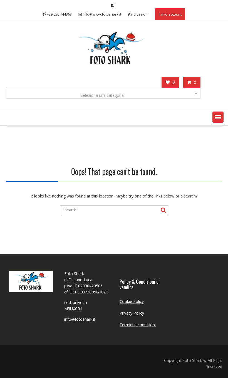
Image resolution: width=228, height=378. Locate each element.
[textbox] (103, 95)
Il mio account (170, 14)
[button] (218, 117)
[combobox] (103, 93)
